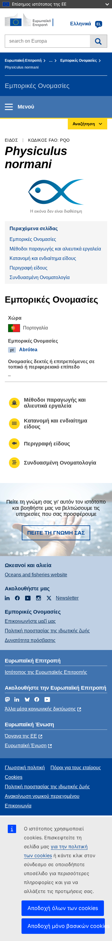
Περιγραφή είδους (28, 267)
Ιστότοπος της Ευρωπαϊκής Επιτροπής (46, 672)
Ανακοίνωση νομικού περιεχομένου (42, 796)
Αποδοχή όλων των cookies (62, 908)
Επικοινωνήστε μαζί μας (30, 621)
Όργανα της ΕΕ (21, 736)
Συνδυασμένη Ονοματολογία (40, 277)
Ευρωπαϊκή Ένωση (26, 745)
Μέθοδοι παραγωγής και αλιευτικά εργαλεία (55, 248)
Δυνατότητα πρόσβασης (30, 640)
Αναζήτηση (98, 41)
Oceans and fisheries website (36, 574)
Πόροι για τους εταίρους (75, 767)
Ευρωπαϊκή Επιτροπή (23, 60)
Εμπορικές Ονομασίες (78, 60)
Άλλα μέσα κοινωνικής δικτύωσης (40, 708)
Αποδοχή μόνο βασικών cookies (66, 926)
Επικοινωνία (18, 805)
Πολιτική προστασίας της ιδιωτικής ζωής (47, 630)
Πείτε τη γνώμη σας (56, 533)
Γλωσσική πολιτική (25, 767)
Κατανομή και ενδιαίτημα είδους (43, 258)
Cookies (13, 777)
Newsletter (67, 597)
